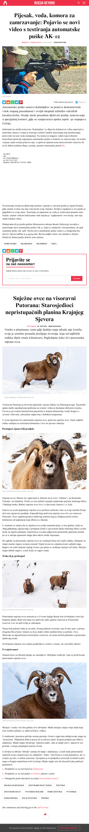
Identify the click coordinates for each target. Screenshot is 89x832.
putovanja (71, 792)
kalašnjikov (26, 244)
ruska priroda (11, 798)
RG (63, 146)
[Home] (5, 3)
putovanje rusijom (34, 792)
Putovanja (31, 326)
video (53, 244)
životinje (60, 785)
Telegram (82, 102)
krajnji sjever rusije (14, 785)
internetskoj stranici (48, 778)
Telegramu (38, 769)
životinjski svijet (12, 792)
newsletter (35, 774)
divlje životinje (29, 798)
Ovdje (36, 828)
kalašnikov (42, 244)
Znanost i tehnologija (31, 42)
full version (42, 807)
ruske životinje (55, 792)
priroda (45, 798)
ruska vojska (10, 244)
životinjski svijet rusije (40, 785)
